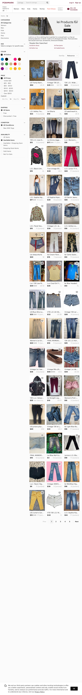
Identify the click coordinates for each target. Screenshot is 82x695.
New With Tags (8, 128)
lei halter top (33, 48)
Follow (67, 30)
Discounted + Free (9, 116)
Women (16, 9)
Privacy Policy (39, 692)
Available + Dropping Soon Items (13, 144)
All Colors (7, 55)
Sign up (78, 3)
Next (76, 522)
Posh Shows (51, 9)
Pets (2, 36)
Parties (42, 9)
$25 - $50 (7, 83)
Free (5, 113)
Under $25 (7, 81)
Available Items (9, 140)
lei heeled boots (59, 48)
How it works (60, 9)
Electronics (5, 38)
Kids (28, 9)
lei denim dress (34, 45)
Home (35, 9)
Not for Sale (7, 154)
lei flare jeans (58, 45)
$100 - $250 (8, 88)
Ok (74, 689)
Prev (44, 522)
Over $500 (8, 93)
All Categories (6, 23)
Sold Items (7, 151)
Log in (71, 3)
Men (23, 9)
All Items (6, 110)
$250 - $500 (8, 91)
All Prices (7, 78)
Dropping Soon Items (11, 148)
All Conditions (8, 125)
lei (7, 16)
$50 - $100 (8, 86)
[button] (21, 3)
